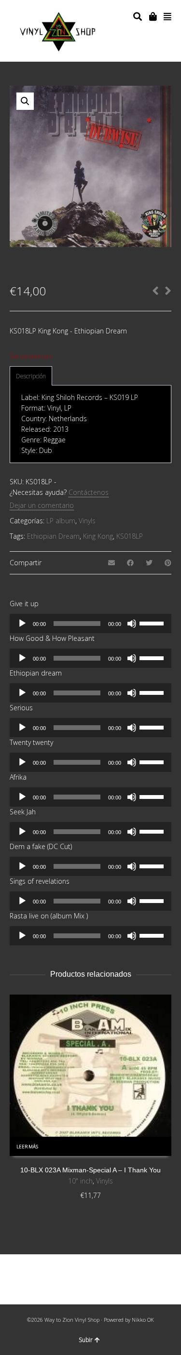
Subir (86, 1340)
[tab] (31, 376)
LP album (60, 520)
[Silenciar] (132, 623)
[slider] (153, 622)
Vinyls (87, 520)
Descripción (31, 376)
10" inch (80, 1180)
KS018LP (129, 536)
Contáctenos (89, 492)
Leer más (27, 1146)
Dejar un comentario (42, 505)
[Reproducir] (22, 623)
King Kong (98, 536)
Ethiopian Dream (53, 536)
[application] (90, 623)
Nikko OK (143, 1319)
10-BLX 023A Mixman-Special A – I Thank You (90, 1170)
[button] (25, 101)
